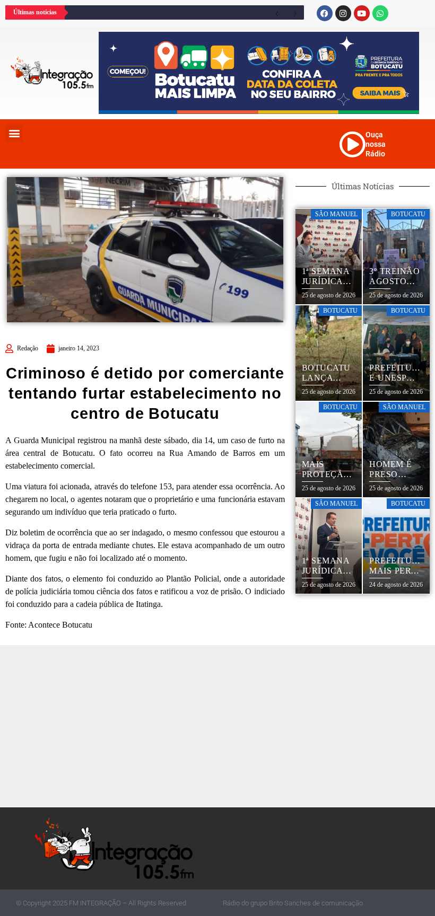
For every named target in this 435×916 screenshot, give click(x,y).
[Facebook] (325, 13)
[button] (14, 133)
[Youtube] (362, 13)
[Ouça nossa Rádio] (352, 144)
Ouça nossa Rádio (376, 144)
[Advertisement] (220, 724)
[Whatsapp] (380, 13)
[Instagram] (343, 13)
